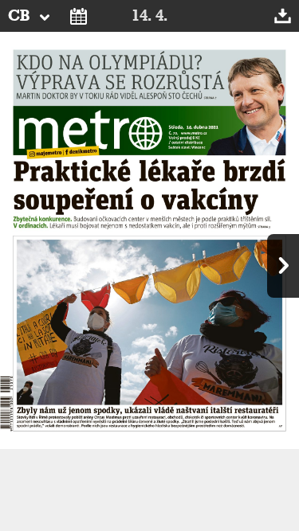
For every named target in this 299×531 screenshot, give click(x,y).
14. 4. (149, 16)
